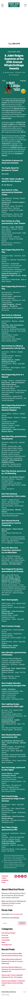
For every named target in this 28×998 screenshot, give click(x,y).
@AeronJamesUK (16, 914)
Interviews (5, 937)
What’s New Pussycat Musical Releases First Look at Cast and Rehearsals (12, 961)
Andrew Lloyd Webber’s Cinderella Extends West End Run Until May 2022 (13, 983)
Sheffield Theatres (13, 864)
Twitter (4, 878)
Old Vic (15, 860)
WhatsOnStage (20, 866)
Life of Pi (9, 859)
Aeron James (10, 72)
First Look (5, 935)
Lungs (24, 859)
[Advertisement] (14, 28)
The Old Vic (12, 866)
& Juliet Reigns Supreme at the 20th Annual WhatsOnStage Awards (14, 62)
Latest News (12, 51)
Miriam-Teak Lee (8, 860)
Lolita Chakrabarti (17, 859)
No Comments (15, 75)
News (18, 51)
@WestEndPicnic (7, 905)
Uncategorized (7, 945)
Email (3, 882)
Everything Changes (8, 933)
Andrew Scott (7, 857)
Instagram (5, 880)
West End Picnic (11, 992)
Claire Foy (14, 857)
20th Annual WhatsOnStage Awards (13, 855)
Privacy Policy (5, 994)
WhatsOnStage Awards (10, 867)
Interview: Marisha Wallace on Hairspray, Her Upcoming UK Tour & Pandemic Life (13, 969)
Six (20, 864)
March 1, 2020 (21, 72)
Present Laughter (13, 862)
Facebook (5, 876)
